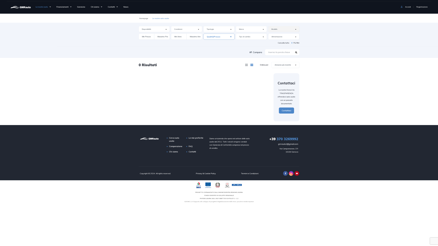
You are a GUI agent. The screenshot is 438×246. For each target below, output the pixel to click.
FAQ (191, 146)
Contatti (111, 7)
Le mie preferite (196, 138)
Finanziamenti (62, 7)
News (125, 7)
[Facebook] (285, 173)
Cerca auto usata (174, 139)
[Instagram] (291, 173)
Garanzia (81, 7)
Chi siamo (95, 7)
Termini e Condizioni (249, 173)
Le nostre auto (42, 7)
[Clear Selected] (231, 36)
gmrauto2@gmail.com (288, 144)
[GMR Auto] (20, 7)
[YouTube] (297, 173)
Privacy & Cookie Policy (206, 173)
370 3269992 (283, 139)
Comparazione (175, 146)
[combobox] (154, 29)
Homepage (143, 18)
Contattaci (286, 110)
